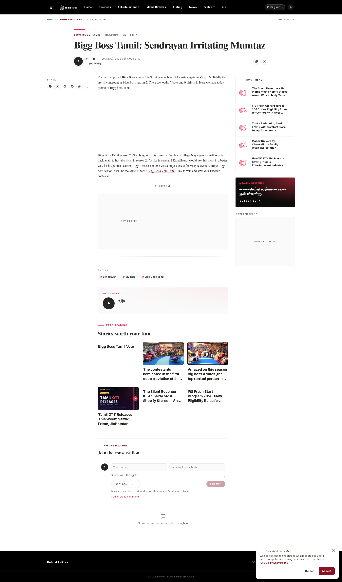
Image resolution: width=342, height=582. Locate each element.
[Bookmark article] (87, 86)
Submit (215, 484)
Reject (309, 571)
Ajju (93, 58)
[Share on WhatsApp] (256, 61)
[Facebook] (65, 86)
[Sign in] (291, 7)
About (255, 561)
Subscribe (247, 200)
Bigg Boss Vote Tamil (161, 171)
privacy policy (279, 562)
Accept (326, 571)
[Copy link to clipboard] (79, 86)
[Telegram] (72, 86)
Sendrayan (108, 276)
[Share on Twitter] (264, 61)
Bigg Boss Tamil (72, 19)
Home (51, 19)
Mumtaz (129, 276)
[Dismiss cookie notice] (333, 550)
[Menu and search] (51, 7)
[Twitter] (57, 86)
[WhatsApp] (50, 86)
